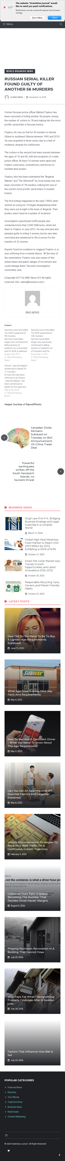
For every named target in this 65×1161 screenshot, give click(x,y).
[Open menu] (6, 1135)
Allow (54, 18)
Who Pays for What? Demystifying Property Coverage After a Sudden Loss (31, 1000)
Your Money (13, 1097)
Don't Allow (37, 18)
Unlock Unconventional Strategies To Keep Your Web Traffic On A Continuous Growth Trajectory (32, 845)
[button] (61, 24)
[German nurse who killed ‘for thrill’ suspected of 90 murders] (18, 345)
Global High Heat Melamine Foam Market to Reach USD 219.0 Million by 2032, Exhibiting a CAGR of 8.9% (42, 544)
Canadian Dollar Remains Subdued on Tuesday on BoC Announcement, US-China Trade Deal (42, 437)
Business (12, 1092)
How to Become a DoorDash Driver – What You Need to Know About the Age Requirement (31, 742)
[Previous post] (4, 437)
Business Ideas (15, 1107)
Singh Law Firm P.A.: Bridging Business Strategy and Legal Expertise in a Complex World (42, 523)
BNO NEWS (18, 97)
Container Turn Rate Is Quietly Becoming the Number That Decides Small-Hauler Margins (28, 897)
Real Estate (13, 1112)
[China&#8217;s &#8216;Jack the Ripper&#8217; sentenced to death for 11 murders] (18, 381)
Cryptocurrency (15, 1102)
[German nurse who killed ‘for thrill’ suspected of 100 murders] (44, 345)
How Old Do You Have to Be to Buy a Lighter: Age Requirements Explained (31, 639)
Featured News (15, 1087)
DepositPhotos (33, 404)
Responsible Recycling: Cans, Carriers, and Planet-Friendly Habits (42, 585)
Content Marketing (17, 1116)
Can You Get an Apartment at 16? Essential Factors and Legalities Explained (30, 794)
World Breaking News (19, 71)
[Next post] (60, 471)
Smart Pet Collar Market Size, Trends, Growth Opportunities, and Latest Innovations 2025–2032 (42, 566)
